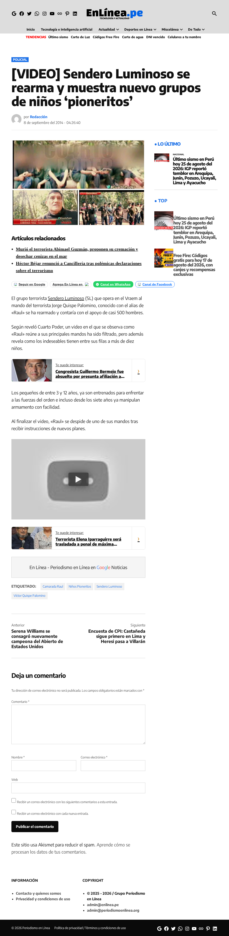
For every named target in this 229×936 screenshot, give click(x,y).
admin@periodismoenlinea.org (113, 910)
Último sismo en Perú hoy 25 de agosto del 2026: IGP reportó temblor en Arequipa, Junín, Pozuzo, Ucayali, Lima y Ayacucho (194, 170)
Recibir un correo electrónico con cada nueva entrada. (53, 813)
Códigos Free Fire (106, 37)
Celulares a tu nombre (184, 37)
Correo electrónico (94, 757)
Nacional (178, 154)
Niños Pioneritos (80, 586)
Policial (20, 59)
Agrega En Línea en (68, 284)
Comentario (20, 702)
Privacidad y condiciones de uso (43, 899)
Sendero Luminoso (66, 298)
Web (14, 779)
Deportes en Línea (138, 29)
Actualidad (107, 29)
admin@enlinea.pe (103, 904)
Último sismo (58, 37)
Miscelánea (170, 29)
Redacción (38, 117)
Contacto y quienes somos (38, 893)
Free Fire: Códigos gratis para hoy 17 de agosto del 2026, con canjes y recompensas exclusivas (194, 265)
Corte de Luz (80, 37)
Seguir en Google (32, 284)
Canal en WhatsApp (115, 284)
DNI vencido (155, 37)
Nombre (18, 757)
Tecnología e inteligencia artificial (66, 29)
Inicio (31, 29)
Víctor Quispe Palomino (29, 595)
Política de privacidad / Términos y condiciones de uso (90, 928)
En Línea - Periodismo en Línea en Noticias (78, 567)
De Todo (194, 29)
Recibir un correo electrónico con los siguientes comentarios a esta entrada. (67, 802)
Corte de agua (132, 37)
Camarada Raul (53, 586)
